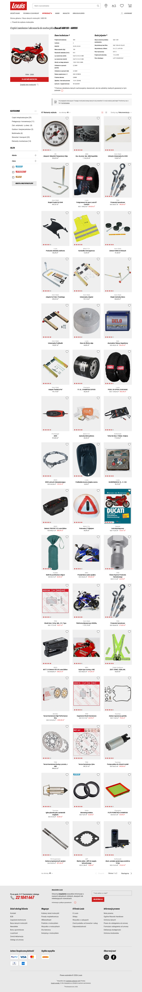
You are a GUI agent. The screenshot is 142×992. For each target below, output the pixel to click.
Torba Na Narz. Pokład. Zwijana (117, 436)
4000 (55, 436)
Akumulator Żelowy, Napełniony (118, 343)
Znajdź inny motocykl (28, 85)
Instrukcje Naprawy (117, 528)
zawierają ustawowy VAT (73, 981)
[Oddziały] (106, 5)
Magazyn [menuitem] (66, 13)
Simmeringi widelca (86, 812)
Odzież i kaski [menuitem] (15, 13)
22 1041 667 (25, 897)
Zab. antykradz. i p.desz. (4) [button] (22, 125)
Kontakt (13, 913)
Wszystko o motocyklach (50, 927)
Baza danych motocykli (18, 923)
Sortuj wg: (114, 112)
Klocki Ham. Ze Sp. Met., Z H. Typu (55, 623)
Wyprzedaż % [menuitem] (47, 13)
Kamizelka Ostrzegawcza (86, 251)
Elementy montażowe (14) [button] (21, 141)
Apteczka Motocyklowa (86, 436)
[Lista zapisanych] (122, 5)
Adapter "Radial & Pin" (55, 389)
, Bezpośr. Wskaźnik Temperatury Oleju (55, 156)
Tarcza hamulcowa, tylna (86, 764)
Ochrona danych (110, 920)
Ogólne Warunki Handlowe (113, 917)
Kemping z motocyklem (50, 933)
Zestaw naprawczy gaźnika (118, 716)
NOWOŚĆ (19, 166)
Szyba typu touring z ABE (86, 669)
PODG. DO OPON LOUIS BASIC (118, 389)
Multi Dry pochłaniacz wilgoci (55, 575)
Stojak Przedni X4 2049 (55, 202)
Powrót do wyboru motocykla (23, 22)
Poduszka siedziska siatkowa (55, 251)
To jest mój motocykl (29, 79)
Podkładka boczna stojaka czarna (87, 482)
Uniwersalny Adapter (86, 297)
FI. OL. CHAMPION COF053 (86, 389)
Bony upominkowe (17, 930)
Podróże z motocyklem (49, 923)
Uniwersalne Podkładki (55, 343)
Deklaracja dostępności (112, 930)
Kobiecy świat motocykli (50, 913)
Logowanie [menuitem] (128, 13)
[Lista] (106, 112)
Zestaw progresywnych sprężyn (55, 861)
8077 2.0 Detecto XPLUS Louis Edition (55, 669)
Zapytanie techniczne (18, 920)
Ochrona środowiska (111, 933)
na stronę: (62, 112)
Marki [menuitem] (57, 13)
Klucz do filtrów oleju (86, 343)
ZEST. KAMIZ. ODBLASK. (118, 669)
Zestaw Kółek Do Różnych (117, 251)
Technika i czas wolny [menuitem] (31, 13)
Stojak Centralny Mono (117, 297)
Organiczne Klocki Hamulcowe (86, 716)
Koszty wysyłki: (55, 983)
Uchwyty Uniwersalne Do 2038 (118, 156)
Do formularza (65, 103)
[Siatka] (102, 112)
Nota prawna (108, 913)
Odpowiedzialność (79, 927)
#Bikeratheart (46, 920)
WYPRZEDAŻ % (21, 171)
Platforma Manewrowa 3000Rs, (86, 623)
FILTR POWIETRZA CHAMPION (118, 812)
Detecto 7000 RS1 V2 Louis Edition (55, 528)
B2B (11, 917)
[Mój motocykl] (114, 5)
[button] (98, 5)
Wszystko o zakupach (81, 920)
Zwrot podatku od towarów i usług (85, 923)
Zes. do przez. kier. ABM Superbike (87, 156)
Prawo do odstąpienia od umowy (116, 923)
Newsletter (14, 927)
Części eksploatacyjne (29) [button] (21, 118)
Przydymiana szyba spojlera (87, 575)
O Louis (75, 913)
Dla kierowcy (46, 930)
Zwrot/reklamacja (16, 936)
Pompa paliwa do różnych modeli (117, 764)
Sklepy (75, 917)
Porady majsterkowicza (50, 917)
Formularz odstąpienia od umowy (116, 927)
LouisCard (14, 933)
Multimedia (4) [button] (17, 133)
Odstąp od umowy (17, 940)
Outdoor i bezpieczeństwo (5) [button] (22, 129)
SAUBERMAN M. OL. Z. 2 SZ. (118, 482)
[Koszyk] (130, 5)
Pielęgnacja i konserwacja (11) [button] (23, 121)
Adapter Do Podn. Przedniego (55, 297)
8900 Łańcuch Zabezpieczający (55, 482)
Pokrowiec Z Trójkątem (86, 528)
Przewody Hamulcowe (118, 202)
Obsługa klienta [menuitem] (78, 13)
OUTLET (18, 177)
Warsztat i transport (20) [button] (21, 137)
